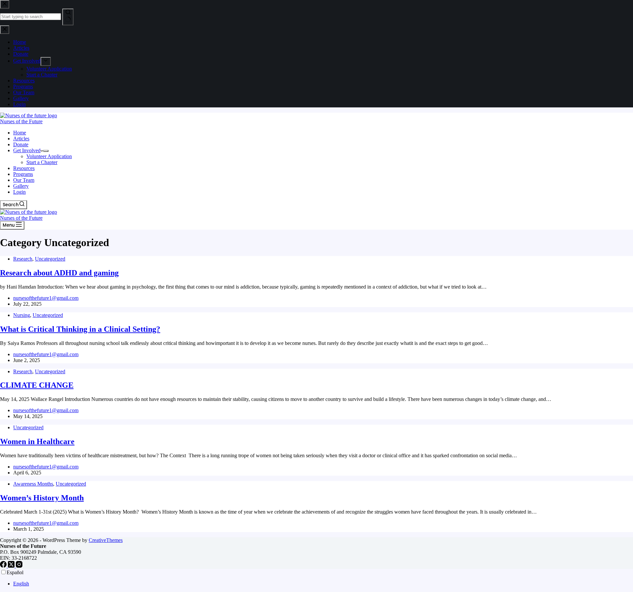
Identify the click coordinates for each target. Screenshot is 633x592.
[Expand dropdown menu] (45, 151)
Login (19, 192)
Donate (20, 144)
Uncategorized (50, 259)
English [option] (21, 583)
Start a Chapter (41, 162)
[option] (323, 584)
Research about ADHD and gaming (59, 272)
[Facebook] (4, 566)
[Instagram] (19, 566)
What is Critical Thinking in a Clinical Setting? (80, 329)
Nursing (21, 315)
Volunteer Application (49, 156)
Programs (23, 174)
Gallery (21, 186)
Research (22, 259)
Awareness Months (33, 484)
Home (19, 132)
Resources (24, 168)
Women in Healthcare (37, 441)
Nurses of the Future (21, 121)
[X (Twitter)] (12, 566)
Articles (21, 138)
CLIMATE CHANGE (37, 385)
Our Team (23, 180)
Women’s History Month (42, 497)
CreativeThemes (106, 540)
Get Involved (27, 150)
